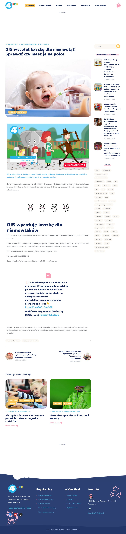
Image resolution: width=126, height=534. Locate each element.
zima (106, 243)
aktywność (106, 170)
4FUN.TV (70, 499)
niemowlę (107, 209)
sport (106, 232)
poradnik (98, 216)
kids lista (98, 197)
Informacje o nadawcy (46, 512)
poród (108, 216)
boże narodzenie (101, 178)
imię (112, 193)
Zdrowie (22, 112)
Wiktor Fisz (26, 411)
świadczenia (100, 251)
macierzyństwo (101, 201)
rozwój (98, 232)
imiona (110, 189)
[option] (26, 403)
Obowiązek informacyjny (47, 508)
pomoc (106, 212)
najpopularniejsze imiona (104, 205)
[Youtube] (15, 515)
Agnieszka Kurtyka (73, 411)
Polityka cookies (44, 504)
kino (106, 197)
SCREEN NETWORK (74, 504)
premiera (98, 220)
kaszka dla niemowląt (30, 341)
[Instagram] (21, 515)
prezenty (108, 220)
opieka (98, 212)
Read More (10, 426)
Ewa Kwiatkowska (30, 44)
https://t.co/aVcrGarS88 (38, 307)
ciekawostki (99, 182)
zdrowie (98, 243)
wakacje (106, 235)
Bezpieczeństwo (26, 400)
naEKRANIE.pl (72, 495)
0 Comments (44, 44)
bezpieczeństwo (101, 174)
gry (103, 189)
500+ (97, 170)
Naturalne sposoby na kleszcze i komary (69, 417)
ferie (114, 185)
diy (116, 182)
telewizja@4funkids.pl (96, 513)
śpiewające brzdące (102, 247)
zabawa (98, 239)
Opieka (12, 404)
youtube (115, 235)
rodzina (110, 228)
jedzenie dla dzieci (13, 341)
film (97, 189)
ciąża (109, 182)
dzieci (97, 185)
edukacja (106, 185)
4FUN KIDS (13, 400)
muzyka (112, 201)
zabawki (108, 239)
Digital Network (72, 508)
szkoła (114, 232)
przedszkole (100, 224)
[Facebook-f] (10, 515)
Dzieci (12, 112)
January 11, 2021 (49, 314)
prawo (116, 216)
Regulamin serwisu (44, 495)
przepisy (110, 224)
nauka (98, 209)
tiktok (97, 235)
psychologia (99, 228)
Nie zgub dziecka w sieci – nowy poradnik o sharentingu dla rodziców (24, 418)
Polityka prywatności (45, 499)
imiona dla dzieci (101, 193)
